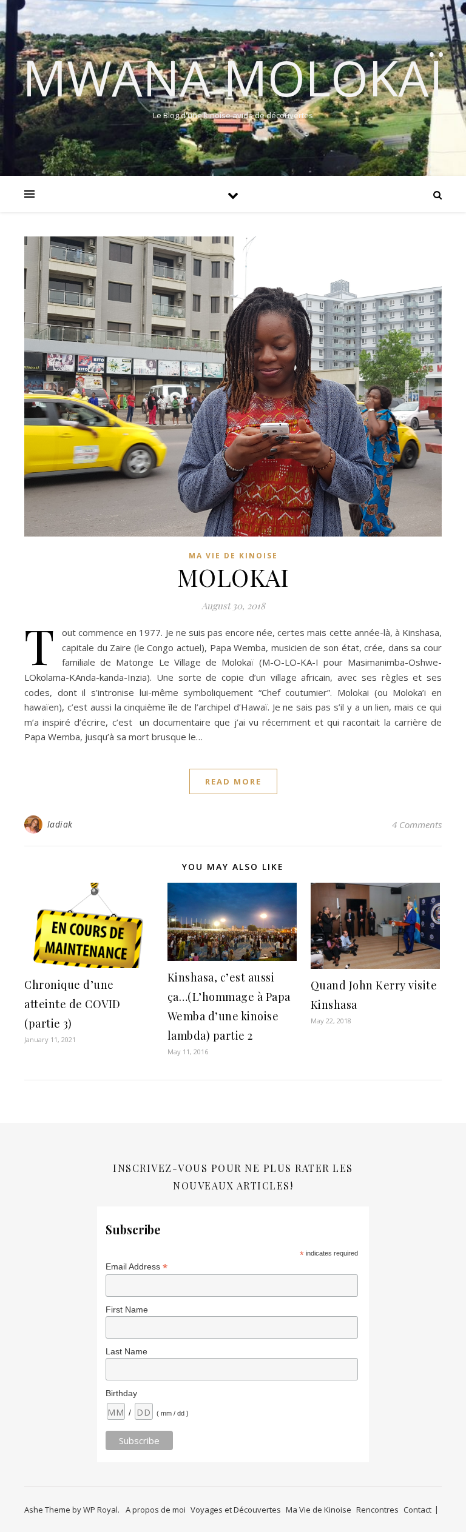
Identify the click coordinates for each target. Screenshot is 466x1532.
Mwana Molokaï (233, 77)
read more (233, 781)
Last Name (126, 1351)
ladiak (60, 824)
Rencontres (377, 1509)
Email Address (136, 1267)
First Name (127, 1309)
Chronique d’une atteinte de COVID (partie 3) (72, 1004)
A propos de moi (156, 1509)
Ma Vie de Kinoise (233, 555)
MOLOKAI (233, 577)
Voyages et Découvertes (236, 1509)
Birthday (121, 1393)
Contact (417, 1509)
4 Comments (417, 824)
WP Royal (100, 1509)
